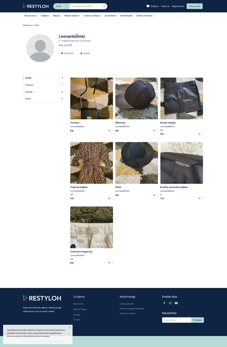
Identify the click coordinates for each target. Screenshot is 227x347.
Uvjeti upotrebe (126, 303)
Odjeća (45, 15)
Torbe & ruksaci (92, 15)
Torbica (74, 122)
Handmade (126, 15)
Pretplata (197, 320)
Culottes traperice (81, 251)
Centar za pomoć (127, 313)
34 (71, 259)
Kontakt (76, 315)
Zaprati (87, 53)
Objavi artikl (194, 6)
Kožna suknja (167, 122)
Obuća (56, 15)
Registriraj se (178, 6)
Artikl (58, 6)
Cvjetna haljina (78, 187)
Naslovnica (28, 25)
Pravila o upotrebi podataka (132, 308)
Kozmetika (110, 15)
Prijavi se (165, 6)
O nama (76, 319)
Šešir (118, 187)
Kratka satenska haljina (174, 187)
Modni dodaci (72, 15)
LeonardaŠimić (77, 126)
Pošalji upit (69, 53)
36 (161, 130)
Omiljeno (154, 6)
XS (71, 194)
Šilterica (120, 122)
